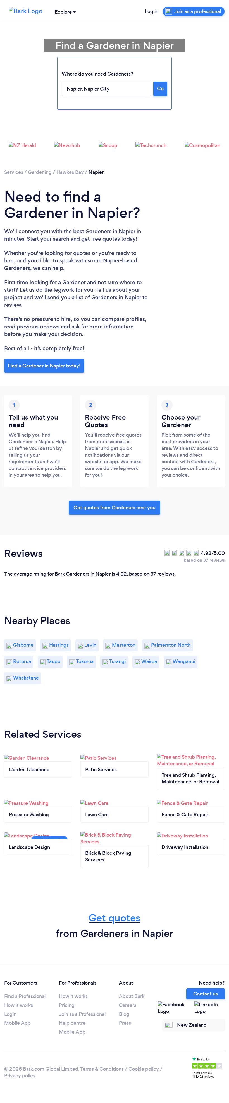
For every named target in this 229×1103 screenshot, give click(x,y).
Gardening (40, 172)
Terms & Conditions (102, 1069)
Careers (127, 1005)
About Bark (131, 996)
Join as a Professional (82, 1014)
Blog (124, 1014)
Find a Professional (25, 996)
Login (10, 1014)
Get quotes (114, 918)
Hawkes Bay (70, 172)
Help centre (72, 1023)
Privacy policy (20, 1075)
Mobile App (17, 1023)
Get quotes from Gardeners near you (114, 507)
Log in (151, 11)
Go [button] (160, 88)
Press (125, 1023)
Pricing (67, 1005)
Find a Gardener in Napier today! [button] (44, 365)
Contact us (205, 993)
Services (13, 172)
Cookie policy (143, 1069)
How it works (18, 1005)
